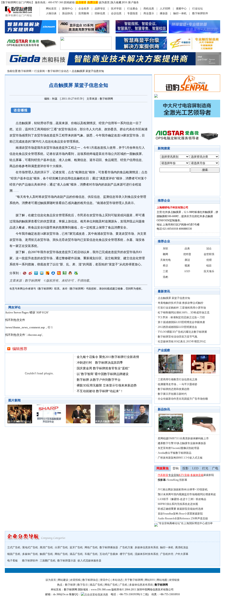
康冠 (187, 259)
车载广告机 (91, 554)
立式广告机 (13, 547)
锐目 (209, 265)
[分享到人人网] (53, 273)
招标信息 (100, 13)
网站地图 (162, 579)
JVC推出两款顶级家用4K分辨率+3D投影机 (183, 489)
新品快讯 (67, 13)
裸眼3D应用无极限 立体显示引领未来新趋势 (107, 385)
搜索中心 (181, 8)
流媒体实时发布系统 (146, 554)
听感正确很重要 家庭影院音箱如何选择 (180, 508)
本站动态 (117, 579)
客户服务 (133, 2)
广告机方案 (126, 547)
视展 (187, 265)
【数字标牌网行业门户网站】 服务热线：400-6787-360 (31, 2)
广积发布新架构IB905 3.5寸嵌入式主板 (180, 457)
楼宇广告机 (126, 554)
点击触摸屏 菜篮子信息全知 (174, 298)
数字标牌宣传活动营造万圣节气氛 (177, 336)
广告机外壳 (166, 554)
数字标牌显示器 (66, 560)
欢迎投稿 (75, 579)
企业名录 (83, 8)
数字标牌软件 (200, 13)
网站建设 (63, 579)
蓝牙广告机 (76, 547)
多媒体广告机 (30, 554)
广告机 (123, 584)
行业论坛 (197, 8)
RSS (124, 2)
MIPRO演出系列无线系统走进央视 (178, 504)
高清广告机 (46, 547)
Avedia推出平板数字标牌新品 (174, 452)
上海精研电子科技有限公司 (172, 207)
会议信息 (116, 13)
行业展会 (132, 8)
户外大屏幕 (181, 554)
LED (195, 468)
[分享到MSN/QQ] (70, 273)
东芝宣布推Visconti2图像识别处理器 (178, 448)
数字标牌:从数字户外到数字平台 (99, 379)
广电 (215, 468)
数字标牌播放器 (109, 547)
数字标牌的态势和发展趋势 (173, 389)
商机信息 (148, 8)
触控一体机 (180, 13)
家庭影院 (208, 475)
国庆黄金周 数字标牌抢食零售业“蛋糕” (103, 368)
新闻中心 (67, 8)
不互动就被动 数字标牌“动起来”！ (100, 391)
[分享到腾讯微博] (36, 273)
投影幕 (162, 479)
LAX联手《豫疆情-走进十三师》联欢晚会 (182, 499)
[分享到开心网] (59, 273)
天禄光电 (165, 259)
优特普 (187, 254)
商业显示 (148, 13)
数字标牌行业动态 (58, 71)
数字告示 (82, 584)
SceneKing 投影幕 (177, 479)
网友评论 (14, 307)
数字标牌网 (24, 71)
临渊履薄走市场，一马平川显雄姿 (177, 384)
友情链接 (174, 579)
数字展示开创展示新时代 (172, 393)
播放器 (164, 13)
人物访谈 (51, 13)
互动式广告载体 (109, 554)
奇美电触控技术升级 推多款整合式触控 (180, 302)
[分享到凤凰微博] (24, 273)
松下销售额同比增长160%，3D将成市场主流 (183, 312)
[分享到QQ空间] (42, 273)
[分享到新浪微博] (30, 273)
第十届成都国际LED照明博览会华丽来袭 (181, 322)
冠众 (209, 248)
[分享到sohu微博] (47, 273)
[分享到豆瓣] (64, 273)
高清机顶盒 (181, 547)
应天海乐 (209, 271)
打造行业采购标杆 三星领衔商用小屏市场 (182, 307)
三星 (165, 271)
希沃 (165, 265)
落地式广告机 (30, 547)
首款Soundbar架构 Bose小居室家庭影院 (180, 513)
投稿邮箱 (69, 2)
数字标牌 (70, 584)
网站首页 (51, 8)
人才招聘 (165, 8)
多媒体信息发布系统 (146, 547)
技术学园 (116, 8)
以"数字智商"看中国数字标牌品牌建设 (103, 374)
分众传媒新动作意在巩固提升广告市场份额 (183, 398)
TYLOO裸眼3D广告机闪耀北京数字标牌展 (182, 331)
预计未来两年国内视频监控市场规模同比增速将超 (187, 494)
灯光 (205, 468)
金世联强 (209, 254)
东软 (165, 248)
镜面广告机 (13, 554)
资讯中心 (105, 579)
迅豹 (165, 277)
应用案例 (83, 13)
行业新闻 (39, 71)
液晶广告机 (76, 554)
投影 (185, 468)
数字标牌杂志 (90, 579)
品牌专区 (100, 8)
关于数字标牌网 (134, 579)
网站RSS (150, 579)
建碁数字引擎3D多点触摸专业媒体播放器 (182, 443)
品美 (187, 248)
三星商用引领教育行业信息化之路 (177, 379)
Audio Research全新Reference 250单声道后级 (183, 518)
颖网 (165, 254)
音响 (175, 468)
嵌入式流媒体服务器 (89, 560)
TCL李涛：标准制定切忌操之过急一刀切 (181, 317)
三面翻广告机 (48, 560)
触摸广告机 (46, 554)
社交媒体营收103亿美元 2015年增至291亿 (182, 341)
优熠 (209, 259)
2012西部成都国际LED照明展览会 (177, 327)
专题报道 (132, 13)
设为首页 (104, 2)
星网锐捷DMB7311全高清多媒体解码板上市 (183, 438)
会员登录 (81, 2)
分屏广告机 (61, 547)
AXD (187, 271)
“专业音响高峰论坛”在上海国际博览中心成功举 (185, 523)
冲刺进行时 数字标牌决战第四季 (100, 362)
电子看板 (12, 560)
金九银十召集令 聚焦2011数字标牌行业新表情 (108, 357)
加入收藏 (116, 2)
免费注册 (92, 2)
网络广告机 (91, 547)
